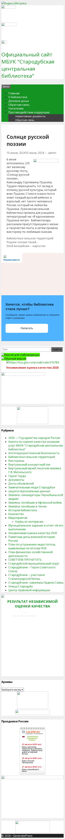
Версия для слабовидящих (22, 355)
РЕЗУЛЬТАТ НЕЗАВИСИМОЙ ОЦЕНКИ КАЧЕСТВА (32, 603)
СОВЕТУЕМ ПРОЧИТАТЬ (25, 560)
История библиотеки (22, 510)
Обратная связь (19, 105)
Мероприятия (17, 518)
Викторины (16, 461)
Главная (13, 93)
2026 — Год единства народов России (34, 438)
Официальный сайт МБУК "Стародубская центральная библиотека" (27, 65)
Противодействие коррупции (28, 112)
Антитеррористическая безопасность (34, 453)
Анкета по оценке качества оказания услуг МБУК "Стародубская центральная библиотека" (35, 445)
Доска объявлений (21, 483)
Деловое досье (18, 101)
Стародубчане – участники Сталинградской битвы (26, 577)
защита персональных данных (29, 491)
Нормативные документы (30, 116)
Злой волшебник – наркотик (26, 246)
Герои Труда (17, 476)
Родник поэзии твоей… (22, 242)
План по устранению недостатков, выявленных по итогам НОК (32, 546)
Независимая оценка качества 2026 (32, 533)
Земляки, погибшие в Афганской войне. (35, 502)
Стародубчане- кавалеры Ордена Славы (35, 582)
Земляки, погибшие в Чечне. (27, 506)
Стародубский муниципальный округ (33, 563)
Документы (16, 480)
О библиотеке (17, 97)
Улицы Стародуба (20, 586)
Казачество (16, 514)
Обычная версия (15, 358)
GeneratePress (22, 836)
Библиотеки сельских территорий (30, 238)
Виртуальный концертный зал (29, 464)
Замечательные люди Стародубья (31, 487)
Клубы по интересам (29, 522)
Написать (27, 328)
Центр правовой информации (29, 590)
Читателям (15, 108)
